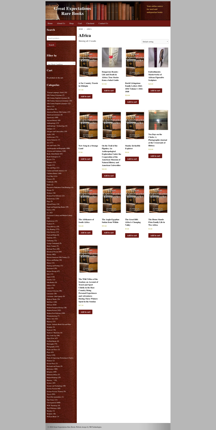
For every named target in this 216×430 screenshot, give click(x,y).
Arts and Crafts (51, 145)
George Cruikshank (53, 243)
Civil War (50, 176)
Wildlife (49, 414)
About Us (61, 23)
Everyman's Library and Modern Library (59, 215)
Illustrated (50, 268)
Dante (49, 185)
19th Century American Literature (57, 101)
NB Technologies (95, 427)
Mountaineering (52, 316)
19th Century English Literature (57, 103)
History (49, 254)
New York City (51, 336)
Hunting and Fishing (53, 266)
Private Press (51, 363)
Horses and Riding (52, 260)
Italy (48, 274)
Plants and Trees (52, 349)
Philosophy (50, 344)
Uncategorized (51, 403)
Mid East (50, 302)
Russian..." (50, 380)
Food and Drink (51, 235)
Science (49, 383)
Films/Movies (51, 227)
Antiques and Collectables (55, 131)
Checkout (90, 23)
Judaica (49, 285)
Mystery (49, 322)
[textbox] (61, 64)
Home (50, 23)
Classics (49, 179)
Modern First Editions (54, 313)
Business (49, 162)
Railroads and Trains (53, 366)
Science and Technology (54, 386)
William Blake (51, 417)
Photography (51, 347)
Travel (49, 394)
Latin (48, 288)
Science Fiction (52, 389)
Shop (71, 23)
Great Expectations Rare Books (72, 11)
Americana (50, 117)
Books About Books (53, 154)
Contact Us (103, 23)
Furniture (50, 238)
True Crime (50, 400)
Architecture (51, 137)
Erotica (49, 210)
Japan (48, 277)
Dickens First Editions (54, 196)
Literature (50, 294)
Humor (49, 263)
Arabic (49, 134)
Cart (80, 23)
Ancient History (52, 120)
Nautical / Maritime (53, 333)
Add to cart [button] (85, 96)
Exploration (50, 221)
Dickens (49, 193)
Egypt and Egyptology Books (56, 207)
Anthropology (51, 123)
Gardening (50, 241)
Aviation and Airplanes (54, 151)
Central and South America (55, 171)
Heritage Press (51, 249)
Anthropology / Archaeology (56, 126)
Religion (49, 372)
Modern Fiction (52, 310)
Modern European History (55, 308)
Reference (50, 369)
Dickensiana (51, 199)
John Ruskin (50, 282)
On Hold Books (51, 341)
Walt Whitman (51, 408)
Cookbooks (50, 182)
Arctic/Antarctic (52, 140)
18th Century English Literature (57, 98)
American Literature (53, 115)
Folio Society (51, 232)
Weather (49, 411)
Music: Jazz (50, 319)
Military (49, 305)
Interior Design (51, 271)
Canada (49, 165)
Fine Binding (51, 229)
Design (49, 190)
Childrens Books (52, 173)
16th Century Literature (54, 95)
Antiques (49, 129)
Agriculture (50, 109)
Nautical (49, 330)
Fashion (49, 224)
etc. (48, 213)
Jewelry (49, 280)
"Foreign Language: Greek (55, 92)
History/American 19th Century (57, 257)
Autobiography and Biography (56, 148)
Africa (49, 106)
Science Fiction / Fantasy (55, 391)
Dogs (48, 201)
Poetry (49, 355)
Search (51, 44)
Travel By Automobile (54, 397)
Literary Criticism (52, 291)
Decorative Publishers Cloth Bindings (59, 187)
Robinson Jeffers (52, 375)
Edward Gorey (51, 204)
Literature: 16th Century (54, 296)
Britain (49, 159)
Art (48, 143)
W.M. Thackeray (52, 405)
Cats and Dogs (51, 168)
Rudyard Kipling (52, 377)
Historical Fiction (52, 252)
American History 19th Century (57, 112)
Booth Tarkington (52, 157)
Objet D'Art (50, 338)
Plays (48, 352)
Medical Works (51, 299)
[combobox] (61, 63)
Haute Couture (51, 246)
